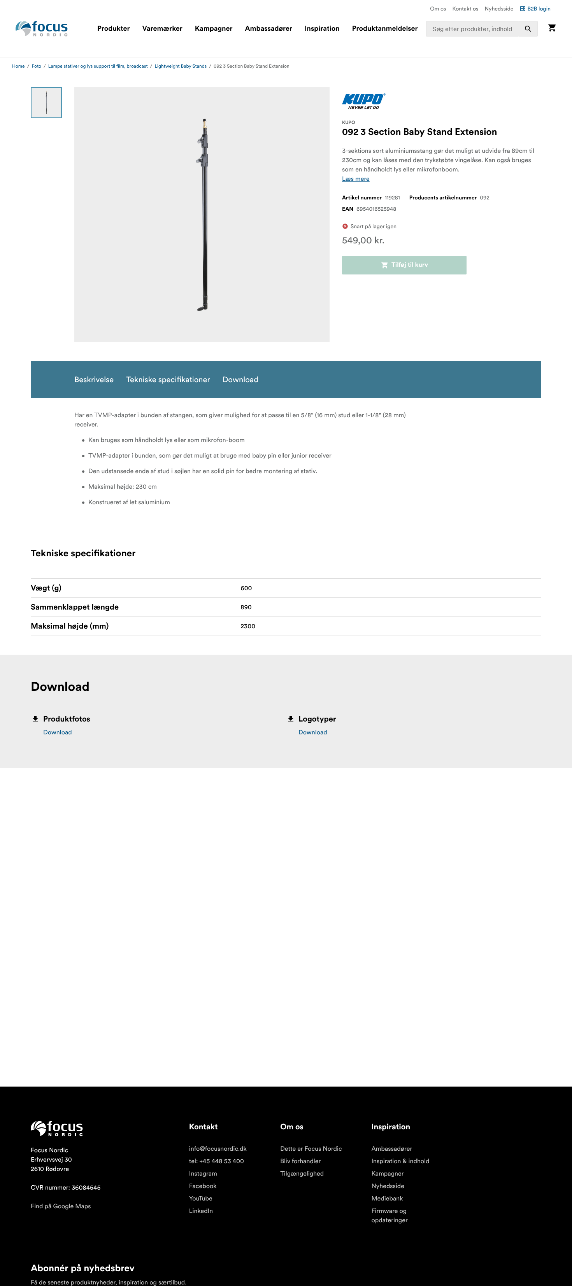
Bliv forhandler (300, 1161)
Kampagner (214, 28)
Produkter (113, 28)
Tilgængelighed (302, 1174)
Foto (36, 66)
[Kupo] (364, 101)
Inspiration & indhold (400, 1161)
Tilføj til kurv (409, 265)
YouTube (200, 1198)
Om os (438, 8)
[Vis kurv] (551, 28)
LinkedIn (201, 1211)
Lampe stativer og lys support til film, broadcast (98, 66)
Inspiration (322, 28)
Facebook (203, 1186)
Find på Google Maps (61, 1206)
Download (57, 732)
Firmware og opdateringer (389, 1215)
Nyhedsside (498, 8)
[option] (46, 102)
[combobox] (482, 29)
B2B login (539, 8)
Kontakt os (465, 8)
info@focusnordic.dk (218, 1149)
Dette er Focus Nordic (311, 1149)
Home (18, 66)
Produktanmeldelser (385, 28)
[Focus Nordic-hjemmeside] (42, 29)
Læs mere (356, 179)
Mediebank (387, 1198)
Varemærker (162, 28)
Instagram (203, 1174)
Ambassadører (268, 28)
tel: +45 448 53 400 (216, 1161)
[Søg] (528, 29)
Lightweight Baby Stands (180, 66)
